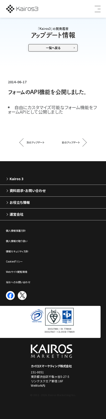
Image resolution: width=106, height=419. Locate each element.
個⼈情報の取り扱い (16, 241)
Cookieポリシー (14, 261)
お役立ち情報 (20, 202)
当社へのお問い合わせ (18, 282)
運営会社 (16, 214)
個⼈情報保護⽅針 (16, 230)
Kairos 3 (16, 178)
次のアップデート (35, 142)
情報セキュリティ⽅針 (17, 251)
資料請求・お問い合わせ (28, 190)
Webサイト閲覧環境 (16, 272)
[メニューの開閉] (96, 9)
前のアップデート (71, 142)
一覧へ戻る (53, 48)
